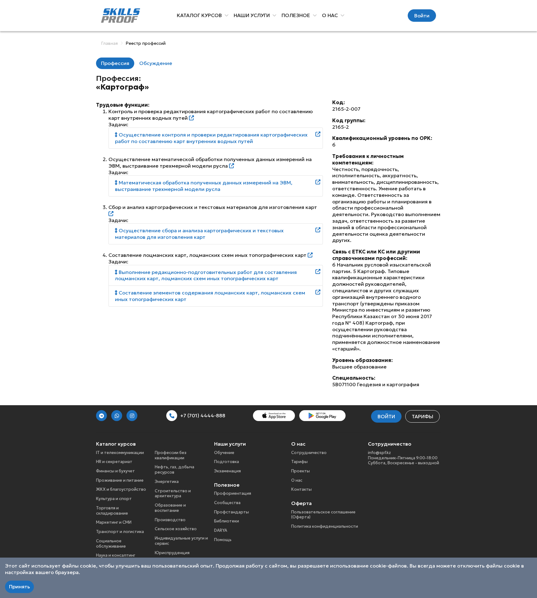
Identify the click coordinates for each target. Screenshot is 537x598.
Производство (170, 519)
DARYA (220, 530)
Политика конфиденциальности (324, 526)
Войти (421, 15)
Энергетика (167, 481)
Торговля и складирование (112, 510)
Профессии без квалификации (170, 455)
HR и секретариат (114, 461)
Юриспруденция (172, 552)
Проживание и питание (120, 480)
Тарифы (422, 416)
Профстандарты (231, 512)
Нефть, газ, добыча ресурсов (174, 469)
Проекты (300, 471)
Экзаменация (227, 471)
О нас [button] (330, 15)
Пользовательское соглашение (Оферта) (323, 514)
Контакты (301, 489)
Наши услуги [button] (252, 15)
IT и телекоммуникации (120, 452)
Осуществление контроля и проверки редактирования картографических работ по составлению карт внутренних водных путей (211, 138)
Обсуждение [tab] (155, 63)
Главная (109, 43)
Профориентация (232, 493)
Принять (19, 586)
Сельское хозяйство (176, 528)
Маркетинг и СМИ (113, 522)
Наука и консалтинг (115, 555)
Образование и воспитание (170, 508)
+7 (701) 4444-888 (202, 415)
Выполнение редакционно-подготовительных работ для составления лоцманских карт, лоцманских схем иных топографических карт (206, 275)
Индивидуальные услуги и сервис (181, 540)
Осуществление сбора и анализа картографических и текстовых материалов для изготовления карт (199, 233)
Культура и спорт (114, 498)
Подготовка (226, 461)
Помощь (223, 539)
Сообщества (227, 502)
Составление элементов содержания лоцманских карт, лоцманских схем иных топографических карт (210, 296)
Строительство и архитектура (173, 493)
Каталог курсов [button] (200, 15)
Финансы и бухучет (115, 471)
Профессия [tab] (115, 63)
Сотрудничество (309, 452)
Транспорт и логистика (120, 531)
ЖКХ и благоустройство (121, 489)
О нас (296, 480)
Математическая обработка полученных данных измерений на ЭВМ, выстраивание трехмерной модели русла (203, 185)
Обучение (224, 452)
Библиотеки (226, 521)
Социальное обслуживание (111, 543)
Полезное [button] (296, 15)
